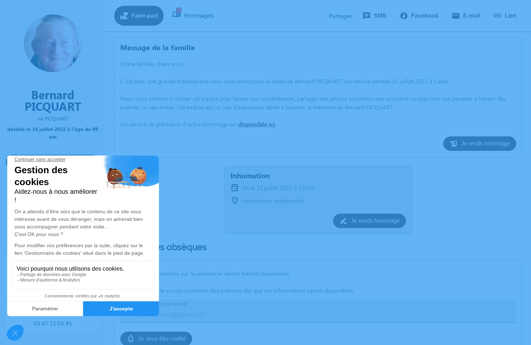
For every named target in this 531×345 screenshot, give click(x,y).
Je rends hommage (485, 143)
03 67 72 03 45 (53, 323)
